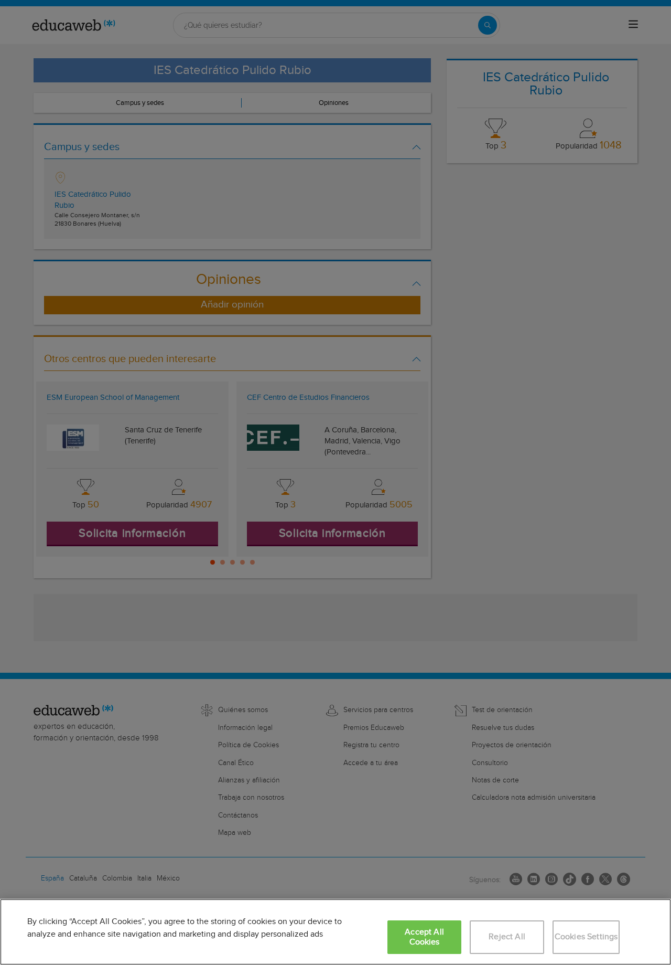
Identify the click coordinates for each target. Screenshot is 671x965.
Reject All (507, 937)
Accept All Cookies (424, 937)
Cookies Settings (586, 937)
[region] (335, 932)
